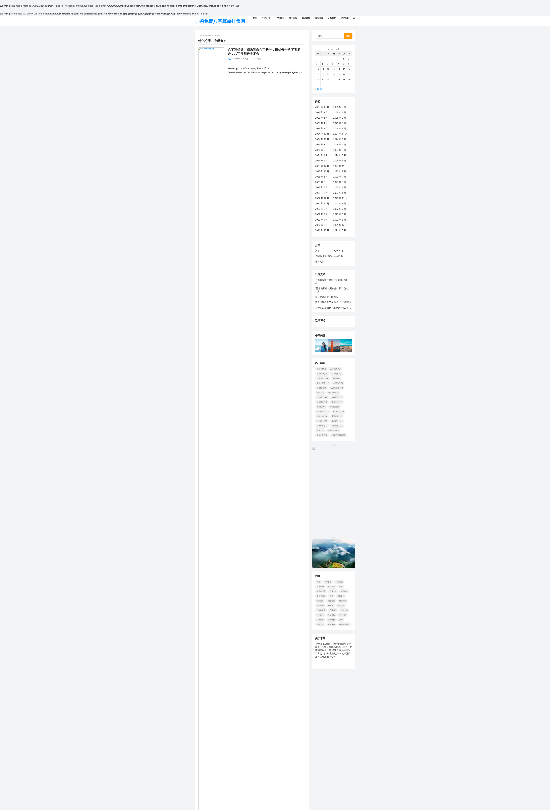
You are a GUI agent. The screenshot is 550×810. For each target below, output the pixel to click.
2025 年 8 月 (321, 112)
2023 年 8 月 (321, 176)
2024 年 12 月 (322, 133)
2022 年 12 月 (322, 198)
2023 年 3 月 (339, 187)
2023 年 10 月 (322, 171)
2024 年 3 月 (339, 155)
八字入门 (338, 250)
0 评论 (258, 58)
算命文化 (333, 430)
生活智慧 (337, 421)
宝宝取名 (338, 256)
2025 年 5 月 (339, 117)
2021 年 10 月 (322, 230)
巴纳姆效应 (323, 411)
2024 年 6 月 (321, 150)
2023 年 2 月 (321, 192)
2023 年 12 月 (322, 166)
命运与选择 (337, 388)
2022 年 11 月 (340, 198)
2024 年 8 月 (321, 144)
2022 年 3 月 (339, 219)
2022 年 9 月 (339, 203)
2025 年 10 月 (322, 107)
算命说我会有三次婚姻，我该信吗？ (333, 302)
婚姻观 (321, 407)
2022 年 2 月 (321, 225)
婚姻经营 (337, 402)
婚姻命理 (333, 392)
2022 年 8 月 (321, 208)
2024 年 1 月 (339, 160)
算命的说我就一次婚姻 (326, 297)
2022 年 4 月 (321, 219)
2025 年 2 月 (321, 128)
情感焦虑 (322, 416)
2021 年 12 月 (340, 225)
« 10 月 (318, 88)
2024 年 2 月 (321, 160)
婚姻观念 (334, 407)
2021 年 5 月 (339, 230)
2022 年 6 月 (321, 214)
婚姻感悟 (322, 397)
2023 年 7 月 (339, 176)
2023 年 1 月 (339, 192)
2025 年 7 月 (339, 112)
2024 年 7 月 (339, 144)
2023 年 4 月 (321, 187)
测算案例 (319, 261)
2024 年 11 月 (340, 133)
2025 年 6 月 (321, 117)
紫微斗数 (322, 435)
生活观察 (322, 425)
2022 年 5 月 (339, 214)
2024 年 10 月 (322, 139)
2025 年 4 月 (321, 123)
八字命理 (322, 373)
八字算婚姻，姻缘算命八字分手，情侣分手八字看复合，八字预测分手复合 (264, 51)
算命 (320, 430)
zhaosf (237, 58)
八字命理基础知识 (324, 256)
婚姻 (320, 392)
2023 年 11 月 (340, 166)
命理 (336, 378)
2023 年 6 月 (321, 182)
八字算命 (322, 378)
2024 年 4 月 (321, 155)
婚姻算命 (322, 402)
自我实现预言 (338, 435)
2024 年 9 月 (339, 139)
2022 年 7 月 (339, 208)
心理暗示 (338, 411)
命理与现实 (323, 383)
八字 (230, 58)
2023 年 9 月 (339, 171)
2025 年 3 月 (339, 123)
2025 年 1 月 (339, 128)
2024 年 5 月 (339, 150)
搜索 (348, 35)
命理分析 (338, 383)
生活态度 (337, 416)
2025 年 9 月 (339, 107)
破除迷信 (337, 425)
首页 (200, 35)
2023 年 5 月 (339, 182)
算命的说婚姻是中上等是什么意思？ (333, 307)
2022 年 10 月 (322, 203)
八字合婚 (335, 369)
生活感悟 (322, 421)
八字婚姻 (336, 373)
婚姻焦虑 (337, 397)
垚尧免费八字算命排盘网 (220, 21)
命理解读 (321, 388)
